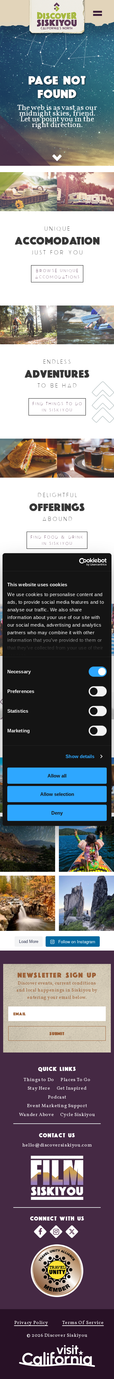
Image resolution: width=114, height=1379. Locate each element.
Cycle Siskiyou (77, 1115)
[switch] (98, 691)
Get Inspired (72, 1088)
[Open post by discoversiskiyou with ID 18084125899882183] (86, 903)
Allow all (57, 775)
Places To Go (75, 1080)
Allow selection (57, 794)
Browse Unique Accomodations (57, 273)
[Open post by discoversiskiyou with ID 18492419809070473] (27, 844)
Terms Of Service (83, 1323)
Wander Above (36, 1115)
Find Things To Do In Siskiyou (57, 407)
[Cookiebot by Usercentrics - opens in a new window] (80, 562)
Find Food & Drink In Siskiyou (57, 540)
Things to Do (38, 1080)
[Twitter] (72, 1231)
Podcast (57, 1097)
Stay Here (39, 1088)
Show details (80, 756)
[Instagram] (56, 1231)
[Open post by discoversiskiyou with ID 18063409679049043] (86, 844)
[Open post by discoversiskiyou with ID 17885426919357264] (27, 903)
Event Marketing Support (57, 1106)
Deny (57, 812)
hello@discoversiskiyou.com (57, 1145)
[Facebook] (40, 1231)
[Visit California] (57, 1357)
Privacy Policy (31, 1323)
